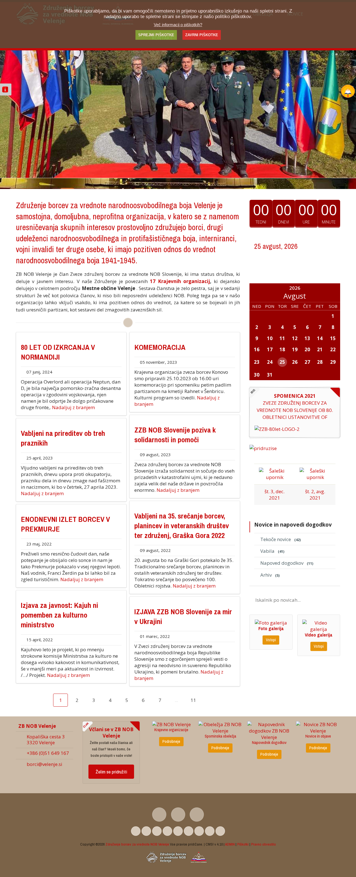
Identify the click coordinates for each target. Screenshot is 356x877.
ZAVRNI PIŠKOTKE (201, 35)
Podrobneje (171, 741)
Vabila (272, 551)
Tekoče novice (280, 539)
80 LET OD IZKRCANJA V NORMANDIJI (58, 352)
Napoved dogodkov (286, 563)
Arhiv (270, 575)
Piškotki (243, 844)
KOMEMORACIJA (160, 347)
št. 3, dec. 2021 (274, 494)
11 (193, 700)
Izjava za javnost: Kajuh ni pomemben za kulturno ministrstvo (59, 615)
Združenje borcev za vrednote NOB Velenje (137, 844)
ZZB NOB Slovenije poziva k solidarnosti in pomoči (175, 434)
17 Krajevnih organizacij (180, 281)
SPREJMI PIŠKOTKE (156, 35)
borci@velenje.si (44, 764)
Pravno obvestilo (263, 844)
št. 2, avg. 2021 (315, 494)
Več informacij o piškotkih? (178, 24)
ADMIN (230, 844)
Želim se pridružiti (111, 771)
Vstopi (271, 640)
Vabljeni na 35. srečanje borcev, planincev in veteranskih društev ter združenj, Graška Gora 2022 (181, 525)
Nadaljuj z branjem (73, 407)
